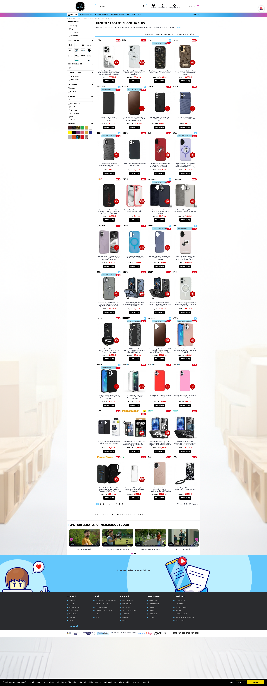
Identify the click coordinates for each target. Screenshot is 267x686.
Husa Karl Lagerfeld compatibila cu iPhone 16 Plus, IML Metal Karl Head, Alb (134, 72)
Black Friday (73, 614)
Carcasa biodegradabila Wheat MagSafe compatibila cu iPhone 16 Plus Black (109, 396)
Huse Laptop (126, 607)
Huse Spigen (153, 610)
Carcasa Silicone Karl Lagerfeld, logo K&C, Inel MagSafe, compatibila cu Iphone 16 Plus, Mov (185, 165)
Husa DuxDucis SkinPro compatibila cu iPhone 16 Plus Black (109, 119)
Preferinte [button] (240, 682)
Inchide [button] (231, 682)
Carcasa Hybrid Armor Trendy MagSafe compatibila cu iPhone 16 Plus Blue (134, 304)
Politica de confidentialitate (106, 600)
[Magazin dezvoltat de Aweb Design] (160, 634)
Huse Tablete (126, 604)
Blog (124, 620)
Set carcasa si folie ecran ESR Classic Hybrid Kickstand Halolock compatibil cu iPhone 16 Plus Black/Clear (185, 443)
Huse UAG (152, 607)
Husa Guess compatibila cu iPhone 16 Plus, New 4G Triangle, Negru (160, 71)
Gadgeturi (125, 614)
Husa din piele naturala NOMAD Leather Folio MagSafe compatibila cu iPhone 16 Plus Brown (134, 119)
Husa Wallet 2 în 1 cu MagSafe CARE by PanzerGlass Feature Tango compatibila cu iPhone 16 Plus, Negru (109, 489)
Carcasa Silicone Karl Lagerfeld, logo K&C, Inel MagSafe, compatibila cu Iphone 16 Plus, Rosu (160, 165)
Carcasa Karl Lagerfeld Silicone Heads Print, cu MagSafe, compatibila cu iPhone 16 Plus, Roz (185, 257)
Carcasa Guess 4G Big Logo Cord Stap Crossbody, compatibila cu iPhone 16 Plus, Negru (109, 350)
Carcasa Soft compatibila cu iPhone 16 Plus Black (134, 164)
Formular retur (181, 614)
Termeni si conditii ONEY (104, 610)
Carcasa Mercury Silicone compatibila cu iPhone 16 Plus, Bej (185, 210)
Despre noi (72, 600)
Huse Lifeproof (154, 604)
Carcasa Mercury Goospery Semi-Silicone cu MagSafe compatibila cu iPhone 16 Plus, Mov (109, 257)
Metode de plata (74, 607)
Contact (196, 15)
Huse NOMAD (153, 614)
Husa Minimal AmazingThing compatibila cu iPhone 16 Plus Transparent (134, 489)
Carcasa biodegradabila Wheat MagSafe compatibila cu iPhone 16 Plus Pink (185, 350)
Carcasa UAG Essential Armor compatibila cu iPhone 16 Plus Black (159, 119)
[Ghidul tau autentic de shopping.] (142, 634)
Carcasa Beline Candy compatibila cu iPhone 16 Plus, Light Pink (185, 396)
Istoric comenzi (181, 607)
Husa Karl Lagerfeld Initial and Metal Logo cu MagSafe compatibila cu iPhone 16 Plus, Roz (160, 489)
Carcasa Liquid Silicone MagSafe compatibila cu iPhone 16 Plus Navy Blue (159, 257)
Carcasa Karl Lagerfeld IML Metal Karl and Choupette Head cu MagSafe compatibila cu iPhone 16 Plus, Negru (109, 304)
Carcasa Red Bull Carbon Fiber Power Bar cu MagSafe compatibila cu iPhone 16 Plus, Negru (109, 211)
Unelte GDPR (180, 620)
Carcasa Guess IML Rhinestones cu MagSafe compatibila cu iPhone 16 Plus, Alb (185, 304)
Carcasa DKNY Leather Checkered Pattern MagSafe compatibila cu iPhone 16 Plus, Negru (134, 350)
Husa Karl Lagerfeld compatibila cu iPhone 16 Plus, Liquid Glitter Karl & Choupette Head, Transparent (109, 72)
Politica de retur (102, 607)
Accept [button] (255, 682)
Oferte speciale (74, 610)
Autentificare (180, 600)
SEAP (139, 15)
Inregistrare (180, 604)
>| (128, 504)
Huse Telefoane (127, 600)
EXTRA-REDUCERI (102, 15)
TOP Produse (87, 15)
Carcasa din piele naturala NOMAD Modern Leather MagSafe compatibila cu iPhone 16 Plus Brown (160, 350)
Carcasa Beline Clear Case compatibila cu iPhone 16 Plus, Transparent (134, 396)
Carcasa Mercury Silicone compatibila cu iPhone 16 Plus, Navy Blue (159, 211)
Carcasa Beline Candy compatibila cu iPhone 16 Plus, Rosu (160, 396)
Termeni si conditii (102, 604)
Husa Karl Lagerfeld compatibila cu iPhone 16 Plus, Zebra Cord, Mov (185, 488)
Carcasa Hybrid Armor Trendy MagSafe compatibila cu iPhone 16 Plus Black (160, 304)
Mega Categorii (118, 15)
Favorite (179, 610)
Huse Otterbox (154, 600)
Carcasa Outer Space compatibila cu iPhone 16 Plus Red (134, 210)
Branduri (125, 617)
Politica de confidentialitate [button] (141, 682)
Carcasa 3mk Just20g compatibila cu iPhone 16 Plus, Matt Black (109, 442)
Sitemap (71, 620)
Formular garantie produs (185, 617)
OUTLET (132, 15)
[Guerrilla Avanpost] (150, 634)
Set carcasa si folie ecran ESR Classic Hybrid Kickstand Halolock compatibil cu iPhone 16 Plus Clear (160, 443)
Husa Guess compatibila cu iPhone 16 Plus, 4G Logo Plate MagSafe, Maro (185, 72)
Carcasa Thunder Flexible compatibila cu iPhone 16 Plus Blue (185, 118)
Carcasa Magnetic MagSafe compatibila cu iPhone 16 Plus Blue (134, 257)
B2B (97, 614)
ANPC (97, 617)
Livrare (71, 604)
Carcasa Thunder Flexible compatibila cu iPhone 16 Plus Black (109, 165)
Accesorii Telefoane (129, 610)
